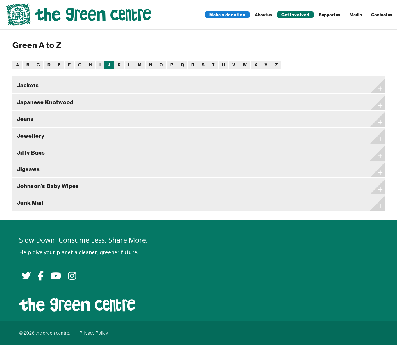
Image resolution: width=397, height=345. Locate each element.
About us (263, 14)
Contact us (381, 14)
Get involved (295, 14)
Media (356, 14)
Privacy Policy (94, 333)
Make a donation (227, 14)
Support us (329, 14)
